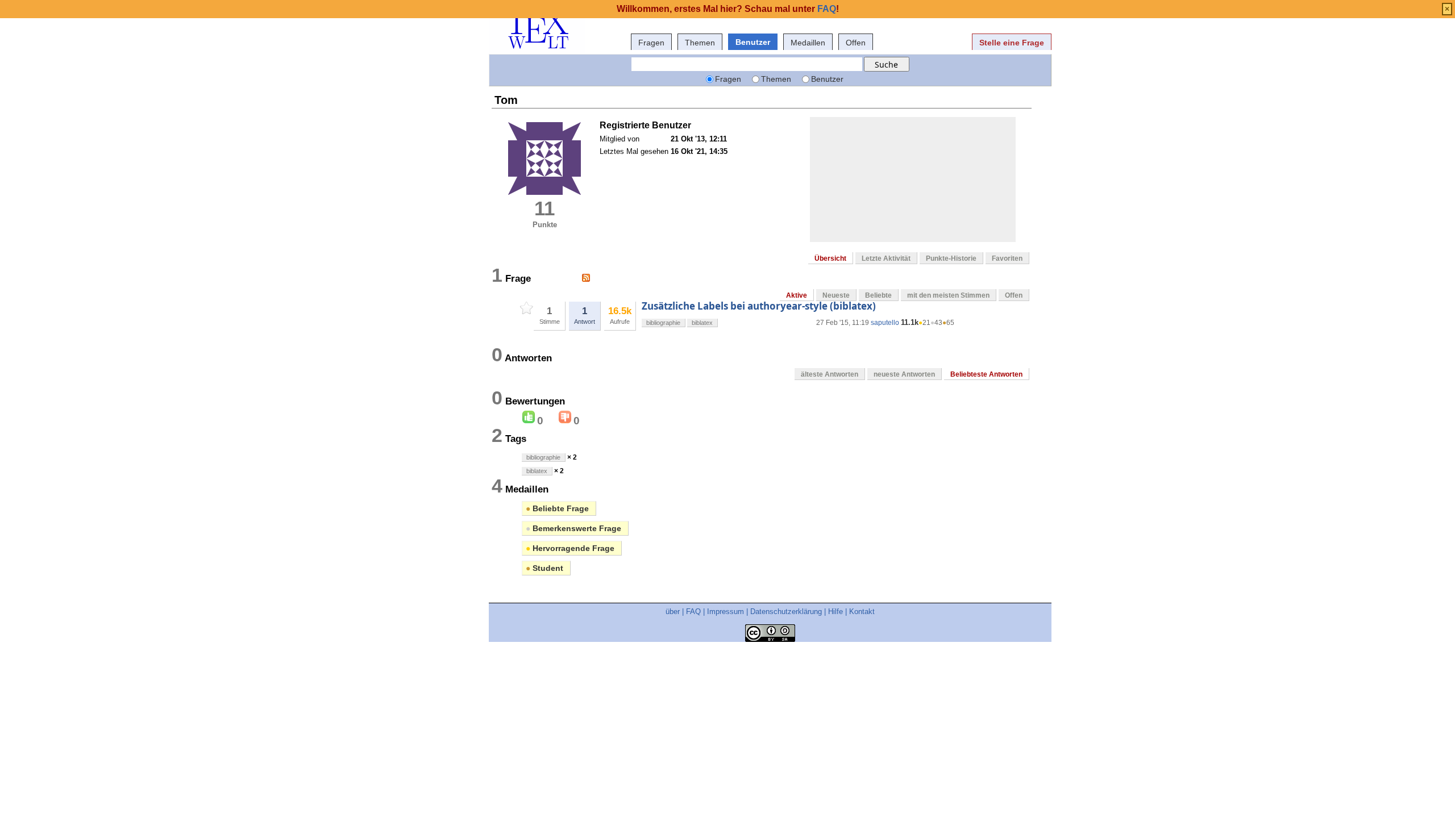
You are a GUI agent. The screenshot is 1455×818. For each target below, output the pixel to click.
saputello (885, 323)
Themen (700, 42)
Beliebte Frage (557, 508)
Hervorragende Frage (570, 548)
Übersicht (830, 258)
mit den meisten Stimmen (948, 295)
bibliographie (663, 322)
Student (544, 568)
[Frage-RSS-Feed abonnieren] (586, 278)
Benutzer (752, 42)
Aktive (796, 295)
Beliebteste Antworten (986, 374)
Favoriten (1007, 258)
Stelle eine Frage (1011, 42)
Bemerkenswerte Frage (573, 528)
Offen (856, 42)
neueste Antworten (904, 374)
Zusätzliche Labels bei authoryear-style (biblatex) (759, 305)
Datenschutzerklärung (786, 611)
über (673, 611)
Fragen (651, 42)
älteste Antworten (829, 374)
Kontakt (862, 611)
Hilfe (835, 611)
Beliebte (878, 295)
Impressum (725, 611)
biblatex (702, 322)
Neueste (836, 295)
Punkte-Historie (951, 258)
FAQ (693, 611)
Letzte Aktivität (886, 258)
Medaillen (808, 42)
